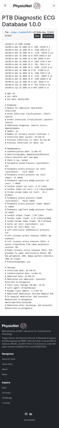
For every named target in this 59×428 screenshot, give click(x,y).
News (4, 374)
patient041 (25, 32)
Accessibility (29, 420)
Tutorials (6, 403)
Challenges (7, 398)
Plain (37, 36)
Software (6, 393)
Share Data (7, 364)
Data (4, 387)
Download (48, 36)
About (5, 369)
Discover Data (8, 359)
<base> (14, 32)
